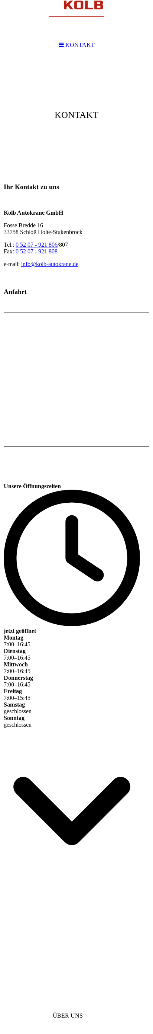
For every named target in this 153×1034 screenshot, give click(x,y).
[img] (76, 113)
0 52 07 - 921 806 (37, 244)
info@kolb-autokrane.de (49, 264)
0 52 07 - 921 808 (37, 251)
